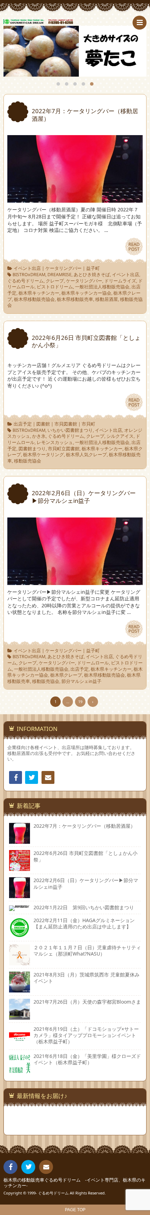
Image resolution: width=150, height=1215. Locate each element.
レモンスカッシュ (55, 442)
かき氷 (39, 436)
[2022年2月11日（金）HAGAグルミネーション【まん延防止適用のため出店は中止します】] (19, 934)
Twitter (31, 777)
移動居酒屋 (106, 299)
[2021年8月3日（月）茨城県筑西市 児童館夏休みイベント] (19, 989)
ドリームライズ (120, 281)
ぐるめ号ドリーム (25, 281)
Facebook (15, 777)
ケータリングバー (63, 268)
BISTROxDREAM (29, 275)
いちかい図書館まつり (70, 430)
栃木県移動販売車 (75, 299)
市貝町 (88, 424)
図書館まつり (32, 449)
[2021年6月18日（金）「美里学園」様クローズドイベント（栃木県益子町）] (19, 1070)
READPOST (134, 246)
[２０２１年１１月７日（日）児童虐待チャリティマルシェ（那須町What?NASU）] (19, 961)
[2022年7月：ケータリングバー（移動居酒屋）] (75, 199)
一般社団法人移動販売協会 (102, 287)
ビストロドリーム (55, 287)
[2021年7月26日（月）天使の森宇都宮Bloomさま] (19, 1016)
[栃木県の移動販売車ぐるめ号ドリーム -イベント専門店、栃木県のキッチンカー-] (75, 20)
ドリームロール (93, 663)
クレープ (55, 281)
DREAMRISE (59, 275)
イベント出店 (27, 268)
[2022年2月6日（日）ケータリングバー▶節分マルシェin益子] (75, 581)
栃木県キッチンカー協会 (86, 293)
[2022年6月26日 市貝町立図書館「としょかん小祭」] (19, 867)
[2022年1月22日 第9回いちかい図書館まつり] (19, 907)
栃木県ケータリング (43, 455)
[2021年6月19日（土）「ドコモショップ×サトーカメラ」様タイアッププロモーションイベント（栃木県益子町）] (19, 1043)
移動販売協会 (27, 461)
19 (80, 701)
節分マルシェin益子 (81, 681)
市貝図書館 (65, 424)
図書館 (43, 424)
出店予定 (23, 424)
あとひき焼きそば (92, 275)
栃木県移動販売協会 (34, 299)
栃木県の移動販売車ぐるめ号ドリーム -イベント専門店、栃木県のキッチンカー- (74, 1183)
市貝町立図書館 (64, 449)
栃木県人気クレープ (86, 455)
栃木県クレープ (66, 675)
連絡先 (48, 777)
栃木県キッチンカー (38, 293)
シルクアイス (120, 436)
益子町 (93, 268)
